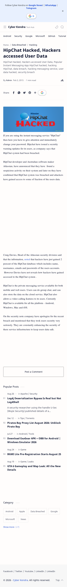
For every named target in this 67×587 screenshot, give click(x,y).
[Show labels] (11, 527)
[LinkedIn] (40, 571)
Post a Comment (33, 371)
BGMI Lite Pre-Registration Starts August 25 (34, 454)
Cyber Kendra (17, 27)
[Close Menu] (63, 11)
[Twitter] (18, 571)
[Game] (23, 449)
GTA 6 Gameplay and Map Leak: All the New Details (34, 467)
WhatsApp (50, 5)
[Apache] (24, 393)
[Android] (7, 36)
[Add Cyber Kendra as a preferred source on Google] (31, 16)
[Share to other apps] (35, 92)
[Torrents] (30, 418)
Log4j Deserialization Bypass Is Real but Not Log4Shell (34, 400)
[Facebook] (8, 571)
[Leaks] (31, 461)
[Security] (18, 36)
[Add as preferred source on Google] (42, 92)
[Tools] (31, 433)
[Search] (62, 27)
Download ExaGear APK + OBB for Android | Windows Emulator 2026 (33, 440)
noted (27, 259)
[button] (56, 27)
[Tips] (23, 418)
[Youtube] (29, 571)
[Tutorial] (62, 36)
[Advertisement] (33, 219)
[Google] (28, 36)
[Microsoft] (40, 36)
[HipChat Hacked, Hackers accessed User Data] (33, 119)
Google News (35, 5)
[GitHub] (51, 36)
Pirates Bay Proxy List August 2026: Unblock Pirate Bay (34, 424)
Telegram (31, 8)
